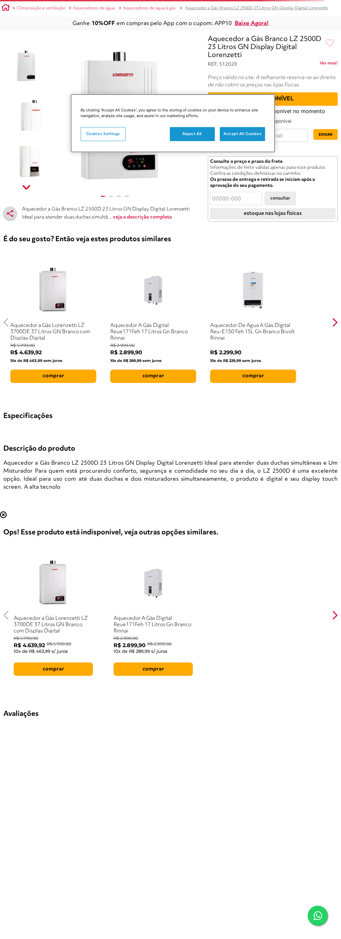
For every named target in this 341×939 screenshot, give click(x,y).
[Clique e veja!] (329, 64)
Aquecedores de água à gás (149, 8)
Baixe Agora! (252, 23)
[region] (173, 123)
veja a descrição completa (142, 217)
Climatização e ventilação (41, 8)
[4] (127, 196)
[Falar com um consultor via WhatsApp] (318, 916)
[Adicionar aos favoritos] (330, 43)
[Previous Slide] (6, 322)
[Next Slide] (335, 322)
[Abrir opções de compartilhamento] (10, 213)
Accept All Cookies (242, 133)
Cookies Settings (103, 133)
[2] (111, 196)
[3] (119, 196)
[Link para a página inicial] (5, 8)
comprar (53, 376)
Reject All (192, 133)
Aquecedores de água (94, 8)
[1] (103, 196)
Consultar (280, 198)
